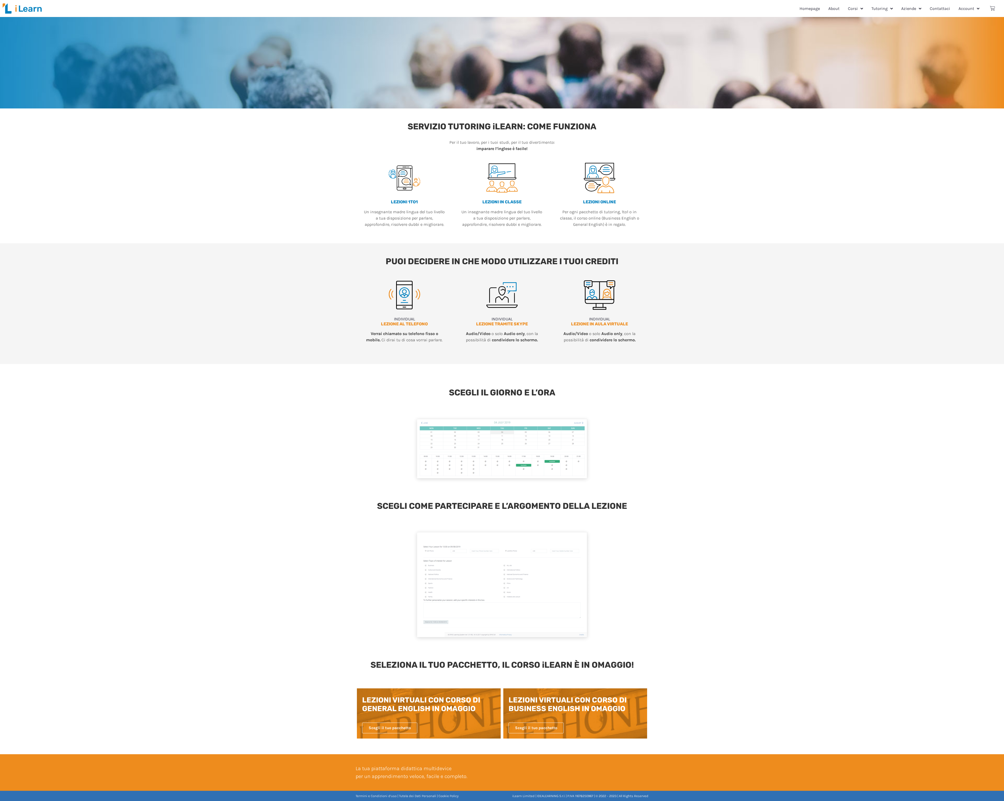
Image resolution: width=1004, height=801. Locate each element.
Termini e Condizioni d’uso (376, 796)
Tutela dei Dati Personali (417, 796)
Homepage (810, 8)
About (834, 8)
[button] (389, 728)
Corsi (853, 8)
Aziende (908, 8)
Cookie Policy (448, 796)
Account (966, 8)
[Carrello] (992, 8)
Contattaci (940, 8)
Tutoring (879, 8)
